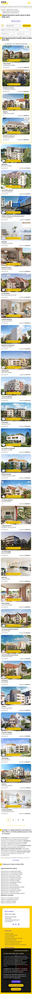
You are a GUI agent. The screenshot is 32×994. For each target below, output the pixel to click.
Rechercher (26, 25)
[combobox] (16, 29)
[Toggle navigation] (29, 3)
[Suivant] (23, 820)
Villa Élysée (4, 758)
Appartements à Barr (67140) (9, 884)
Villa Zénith (5, 371)
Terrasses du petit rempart (9, 629)
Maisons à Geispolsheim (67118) (9, 899)
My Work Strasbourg (7, 345)
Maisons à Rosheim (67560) (8, 901)
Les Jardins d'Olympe (8, 448)
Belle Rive (4, 164)
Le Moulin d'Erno (6, 526)
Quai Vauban (5, 603)
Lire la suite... (16, 860)
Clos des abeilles (6, 810)
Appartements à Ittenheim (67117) (10, 892)
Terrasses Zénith (6, 397)
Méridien (4, 242)
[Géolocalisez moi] (2, 25)
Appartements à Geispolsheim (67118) (11, 877)
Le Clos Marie (5, 293)
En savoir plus (16, 981)
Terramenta (7, 64)
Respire (5, 112)
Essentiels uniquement (16, 985)
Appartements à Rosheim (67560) (10, 880)
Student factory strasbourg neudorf (12, 216)
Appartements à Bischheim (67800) (10, 876)
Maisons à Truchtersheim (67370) (10, 898)
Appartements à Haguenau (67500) (11, 879)
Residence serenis (8, 88)
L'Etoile (3, 706)
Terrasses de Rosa (7, 500)
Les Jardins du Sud (7, 190)
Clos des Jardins (6, 732)
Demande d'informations (14, 60)
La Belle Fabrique (6, 319)
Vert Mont (4, 681)
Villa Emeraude (6, 474)
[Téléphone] (3, 161)
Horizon (3, 784)
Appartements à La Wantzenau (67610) (11, 873)
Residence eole (6, 268)
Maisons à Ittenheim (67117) (8, 902)
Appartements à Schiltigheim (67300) (11, 882)
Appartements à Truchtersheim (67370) (12, 874)
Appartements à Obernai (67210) (10, 885)
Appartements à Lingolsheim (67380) (11, 890)
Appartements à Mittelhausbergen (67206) (12, 887)
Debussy (4, 577)
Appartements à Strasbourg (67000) (11, 871)
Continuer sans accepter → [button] (21, 950)
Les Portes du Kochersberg (9, 655)
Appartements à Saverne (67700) (10, 888)
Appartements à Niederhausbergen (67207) (13, 893)
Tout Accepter (16, 989)
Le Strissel (4, 422)
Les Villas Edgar (6, 552)
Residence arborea (9, 136)
